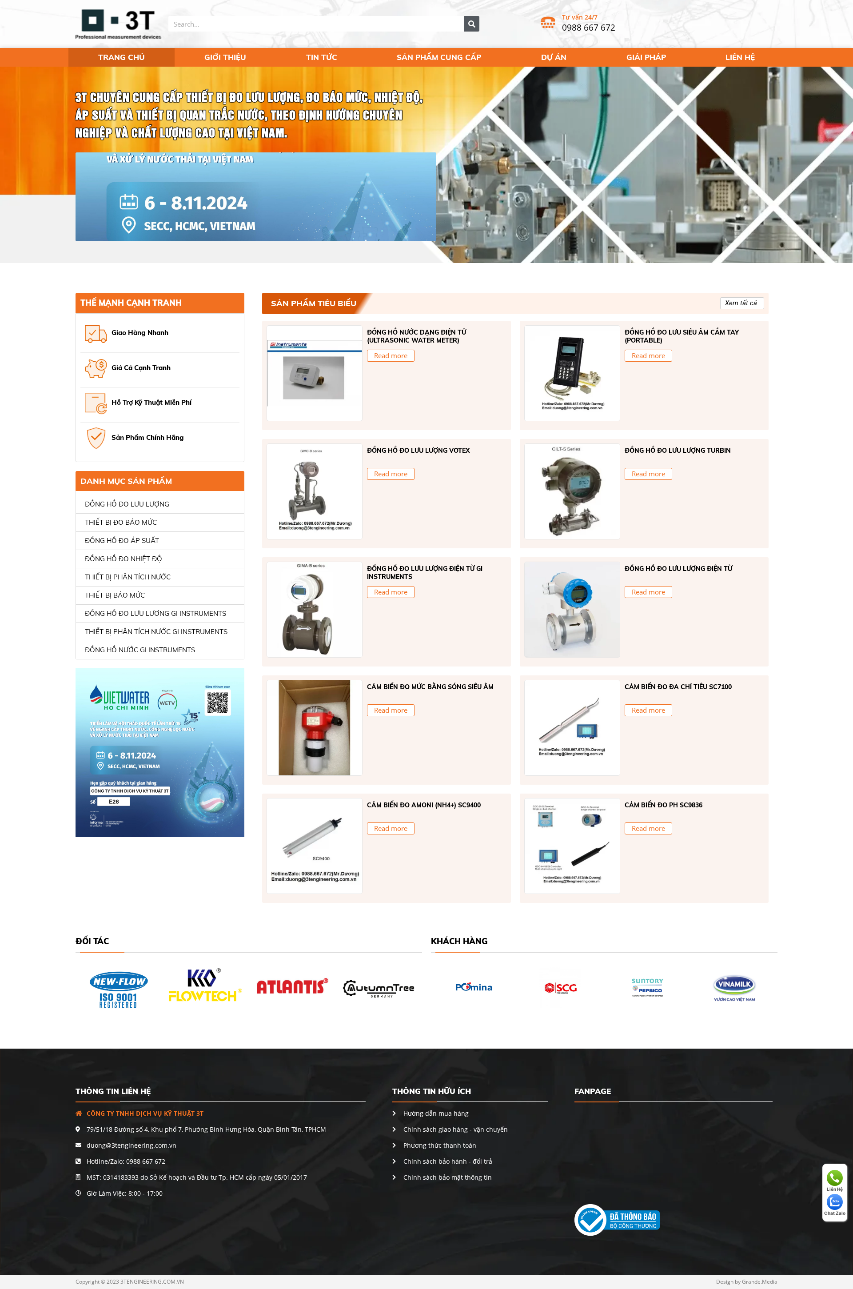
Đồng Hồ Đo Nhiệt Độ (123, 559)
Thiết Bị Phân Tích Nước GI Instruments (156, 631)
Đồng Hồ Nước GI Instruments (140, 650)
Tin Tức (321, 57)
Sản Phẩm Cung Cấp (439, 57)
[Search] (471, 24)
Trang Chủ (121, 57)
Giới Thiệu (225, 57)
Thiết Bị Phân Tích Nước (128, 577)
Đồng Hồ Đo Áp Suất (122, 540)
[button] (742, 303)
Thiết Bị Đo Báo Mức (121, 522)
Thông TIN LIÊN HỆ (113, 1091)
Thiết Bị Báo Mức (115, 595)
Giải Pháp (646, 57)
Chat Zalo (834, 1213)
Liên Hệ (740, 57)
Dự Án (553, 57)
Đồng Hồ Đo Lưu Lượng (127, 504)
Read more (390, 355)
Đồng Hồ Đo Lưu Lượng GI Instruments (155, 613)
